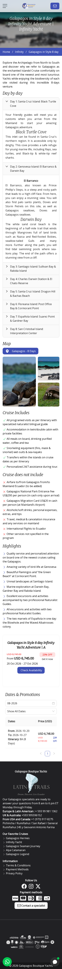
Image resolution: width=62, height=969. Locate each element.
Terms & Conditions (18, 865)
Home (6, 52)
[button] (31, 103)
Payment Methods (17, 869)
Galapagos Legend (17, 854)
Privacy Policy (14, 873)
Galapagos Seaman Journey (23, 846)
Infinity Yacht (14, 842)
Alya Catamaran (15, 850)
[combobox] (29, 711)
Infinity (19, 52)
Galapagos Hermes (18, 838)
